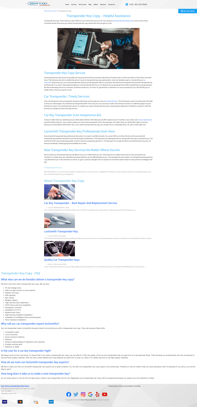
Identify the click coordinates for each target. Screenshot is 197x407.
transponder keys (111, 101)
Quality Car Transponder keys (62, 260)
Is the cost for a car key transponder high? (26, 350)
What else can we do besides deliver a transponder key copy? (37, 279)
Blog (90, 4)
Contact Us (111, 4)
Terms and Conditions (126, 386)
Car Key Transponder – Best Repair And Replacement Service (80, 203)
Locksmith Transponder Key (61, 231)
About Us (103, 4)
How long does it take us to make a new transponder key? (35, 373)
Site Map (137, 386)
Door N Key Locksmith (50, 11)
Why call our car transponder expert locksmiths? (30, 323)
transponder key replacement (123, 21)
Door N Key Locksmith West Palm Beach (15, 386)
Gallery (96, 4)
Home (67, 4)
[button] (98, 279)
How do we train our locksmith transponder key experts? (35, 362)
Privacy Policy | (113, 386)
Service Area (82, 4)
